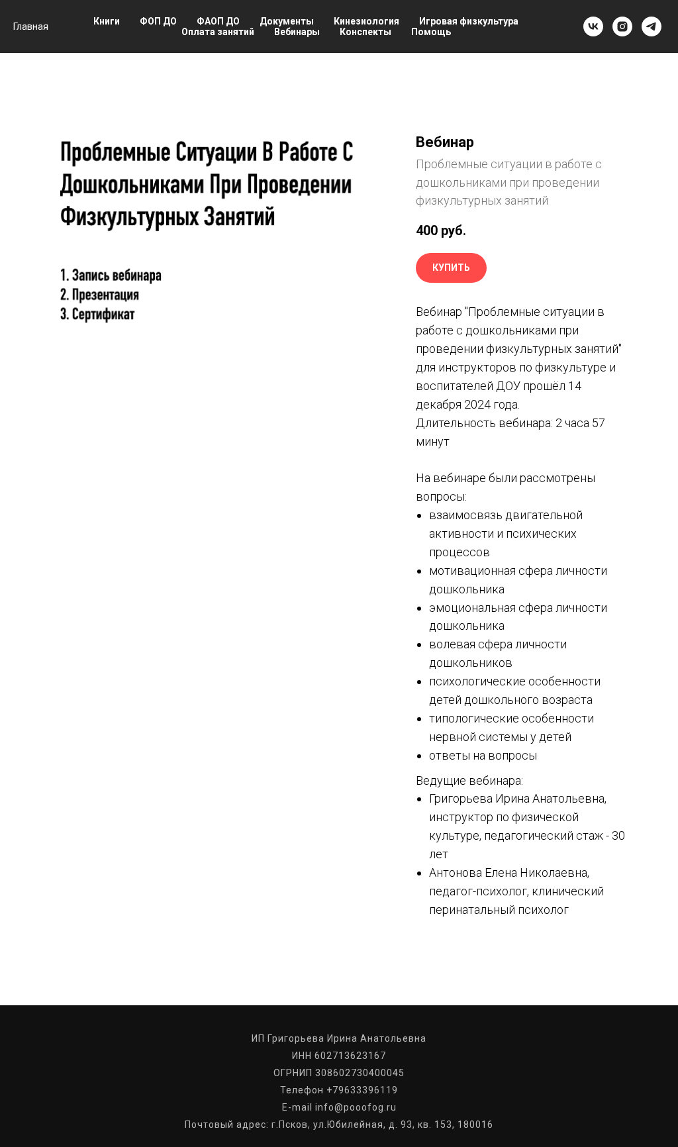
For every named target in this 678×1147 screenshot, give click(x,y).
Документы (287, 21)
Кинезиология (366, 21)
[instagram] (622, 26)
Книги (106, 21)
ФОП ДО (158, 21)
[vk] (593, 26)
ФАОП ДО (218, 21)
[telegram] (651, 26)
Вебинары (297, 31)
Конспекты (365, 31)
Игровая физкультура (468, 21)
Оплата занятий (217, 31)
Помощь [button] (431, 31)
